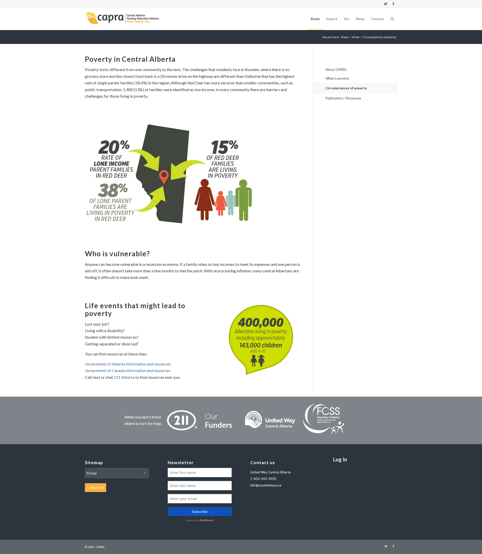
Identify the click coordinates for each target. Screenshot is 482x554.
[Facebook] (393, 4)
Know (355, 37)
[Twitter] (385, 4)
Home (345, 37)
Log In (340, 459)
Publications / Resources (343, 98)
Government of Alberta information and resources (128, 363)
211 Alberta (124, 377)
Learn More (95, 487)
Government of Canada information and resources (127, 370)
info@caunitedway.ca (265, 485)
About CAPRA (336, 70)
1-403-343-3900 (263, 479)
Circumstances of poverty (346, 88)
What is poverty (337, 78)
